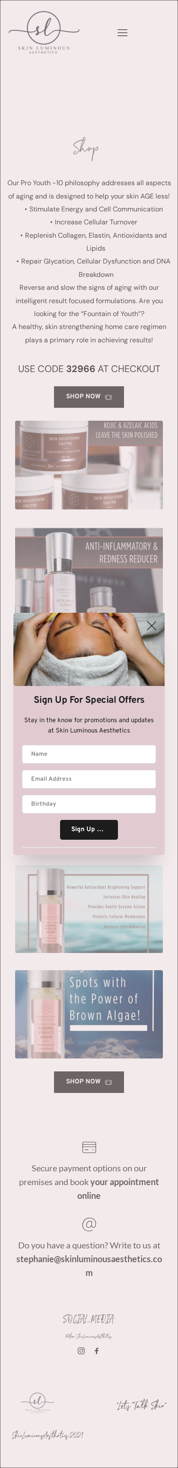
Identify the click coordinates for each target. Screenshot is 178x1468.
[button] (151, 626)
